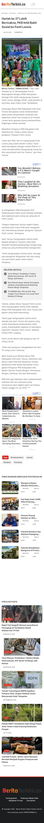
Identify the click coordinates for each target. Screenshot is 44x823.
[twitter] (8, 470)
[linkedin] (22, 470)
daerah (29, 457)
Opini (6, 751)
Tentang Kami (11, 798)
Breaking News (17, 457)
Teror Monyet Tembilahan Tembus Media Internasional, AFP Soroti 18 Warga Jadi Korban (22, 276)
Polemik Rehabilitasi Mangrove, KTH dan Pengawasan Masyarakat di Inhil (30, 549)
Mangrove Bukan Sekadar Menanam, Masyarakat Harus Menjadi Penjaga (29, 484)
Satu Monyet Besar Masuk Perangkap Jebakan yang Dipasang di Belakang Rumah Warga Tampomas (23, 284)
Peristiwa (12, 13)
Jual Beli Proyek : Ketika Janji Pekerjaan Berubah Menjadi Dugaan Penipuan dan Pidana (20, 759)
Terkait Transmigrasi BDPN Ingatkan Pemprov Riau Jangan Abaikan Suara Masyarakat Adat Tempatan (18, 694)
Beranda (4, 13)
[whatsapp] (13, 470)
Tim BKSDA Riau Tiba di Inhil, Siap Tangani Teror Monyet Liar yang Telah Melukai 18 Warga (23, 293)
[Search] (38, 4)
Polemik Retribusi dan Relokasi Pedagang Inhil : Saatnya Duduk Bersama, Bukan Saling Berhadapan (31, 533)
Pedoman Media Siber (29, 798)
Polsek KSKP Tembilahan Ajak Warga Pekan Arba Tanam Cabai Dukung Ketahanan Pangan (22, 726)
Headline (7, 462)
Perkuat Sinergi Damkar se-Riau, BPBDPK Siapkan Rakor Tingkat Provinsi (31, 516)
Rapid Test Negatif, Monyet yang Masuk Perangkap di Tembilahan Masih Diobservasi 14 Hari (20, 628)
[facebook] (4, 470)
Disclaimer (31, 800)
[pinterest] (17, 470)
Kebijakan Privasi (16, 800)
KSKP (6, 718)
